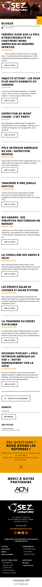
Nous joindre (7, 554)
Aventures (27, 560)
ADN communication (19, 580)
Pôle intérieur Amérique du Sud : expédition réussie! (20, 151)
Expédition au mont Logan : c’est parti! (17, 115)
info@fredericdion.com (21, 529)
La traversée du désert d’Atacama (18, 323)
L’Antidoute (28, 565)
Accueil (5, 546)
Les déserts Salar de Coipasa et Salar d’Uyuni (20, 288)
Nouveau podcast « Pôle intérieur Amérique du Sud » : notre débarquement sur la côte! (20, 360)
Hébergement (21, 579)
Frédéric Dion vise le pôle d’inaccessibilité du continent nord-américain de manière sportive (20, 41)
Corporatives (29, 549)
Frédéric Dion (23, 584)
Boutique (6, 549)
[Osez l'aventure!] (21, 508)
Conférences (28, 546)
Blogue (26, 563)
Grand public (29, 554)
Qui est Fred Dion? (10, 560)
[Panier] (39, 20)
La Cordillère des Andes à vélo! (20, 256)
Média (4, 552)
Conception (15, 579)
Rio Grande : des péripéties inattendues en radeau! (21, 220)
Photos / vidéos (9, 573)
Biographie (7, 563)
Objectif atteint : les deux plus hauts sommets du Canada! (21, 81)
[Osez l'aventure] (15, 6)
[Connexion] (39, 23)
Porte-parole (8, 570)
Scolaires (28, 552)
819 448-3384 (21, 526)
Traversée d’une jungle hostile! (19, 184)
